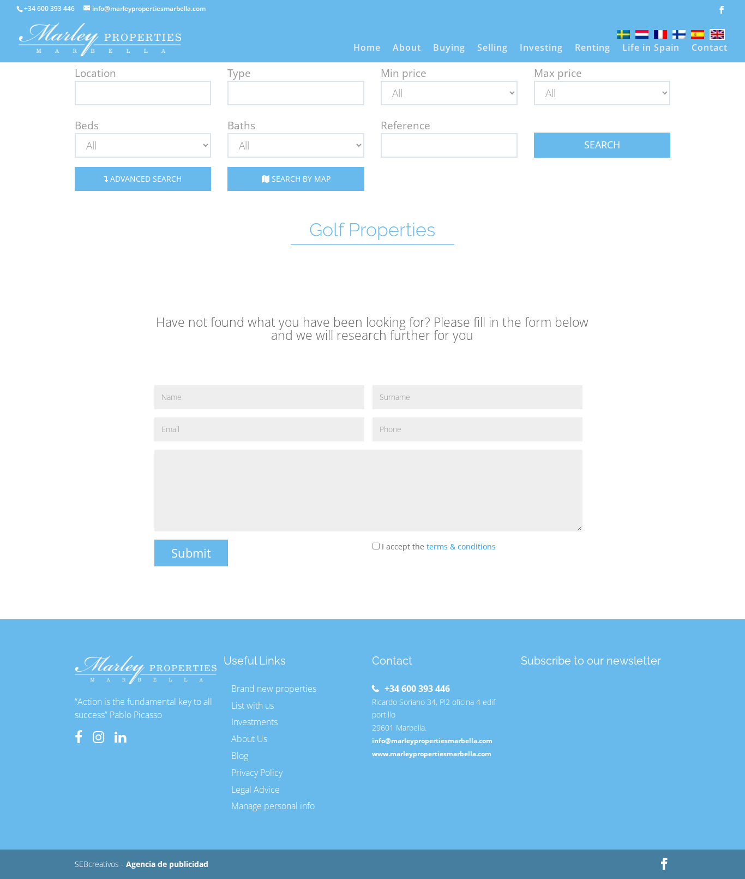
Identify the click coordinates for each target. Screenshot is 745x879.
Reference (405, 125)
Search (602, 144)
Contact (710, 48)
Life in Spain (651, 48)
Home (367, 48)
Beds (87, 125)
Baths (241, 125)
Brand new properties (273, 689)
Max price (558, 73)
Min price (403, 73)
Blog (239, 756)
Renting (592, 48)
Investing (541, 48)
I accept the (438, 546)
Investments (254, 722)
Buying (449, 48)
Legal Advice (255, 790)
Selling (492, 48)
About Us (249, 739)
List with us (252, 705)
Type (239, 73)
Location (95, 73)
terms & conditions (461, 546)
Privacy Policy (257, 773)
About (407, 48)
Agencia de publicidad (167, 864)
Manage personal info (273, 806)
